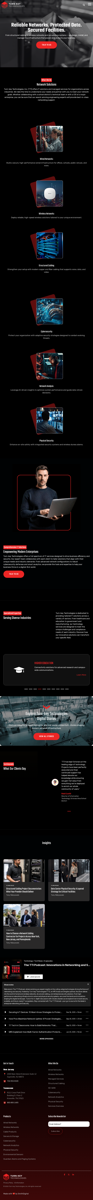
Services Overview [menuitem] (56, 1106)
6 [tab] (48, 690)
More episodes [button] (46, 1039)
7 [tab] (53, 690)
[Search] (83, 5)
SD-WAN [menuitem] (51, 1088)
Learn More (81, 675)
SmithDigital (23, 1194)
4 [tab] (39, 690)
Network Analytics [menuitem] (56, 1097)
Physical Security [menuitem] (55, 1102)
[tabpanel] (46, 669)
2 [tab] (30, 690)
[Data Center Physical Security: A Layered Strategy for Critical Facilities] (69, 870)
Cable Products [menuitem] (9, 1132)
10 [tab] (66, 690)
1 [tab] (25, 690)
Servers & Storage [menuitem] (11, 1136)
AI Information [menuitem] (19, 1183)
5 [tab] (44, 690)
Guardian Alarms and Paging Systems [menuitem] (19, 1159)
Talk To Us (46, 45)
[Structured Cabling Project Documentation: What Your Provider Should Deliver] (24, 870)
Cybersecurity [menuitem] (54, 1092)
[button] (5, 1012)
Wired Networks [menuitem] (54, 1070)
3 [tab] (34, 690)
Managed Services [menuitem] (56, 1079)
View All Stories (46, 736)
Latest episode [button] (35, 977)
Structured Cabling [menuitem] (56, 1083)
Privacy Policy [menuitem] (8, 1183)
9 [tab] (62, 690)
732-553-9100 (12, 1081)
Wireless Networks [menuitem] (56, 1074)
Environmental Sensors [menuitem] (13, 1154)
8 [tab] (57, 690)
